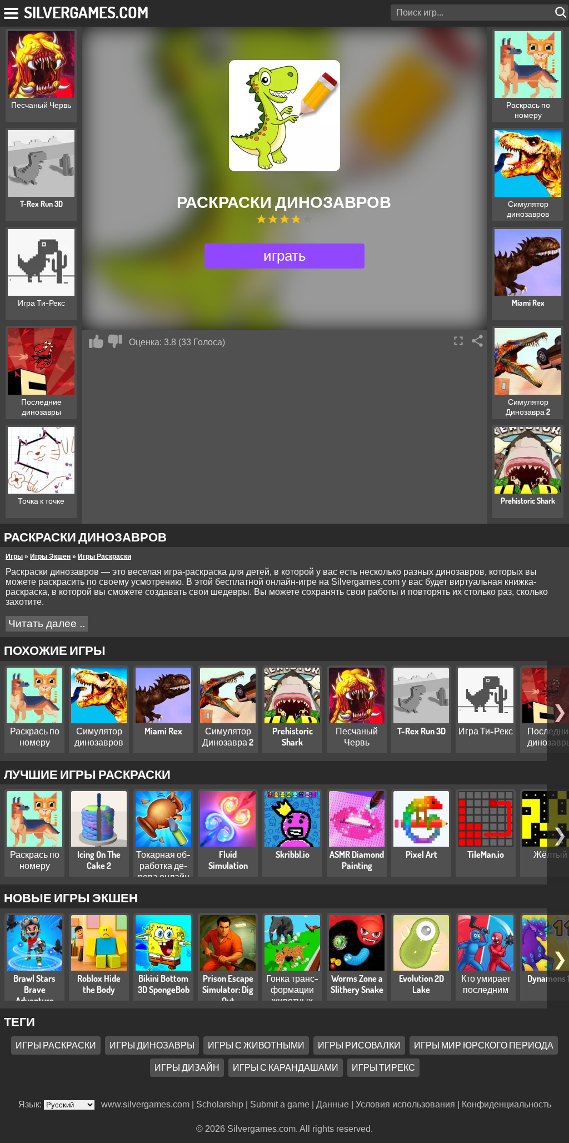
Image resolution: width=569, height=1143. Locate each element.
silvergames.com (86, 12)
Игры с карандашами (285, 1067)
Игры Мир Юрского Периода (483, 1045)
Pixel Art (421, 854)
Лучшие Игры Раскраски (87, 774)
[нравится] (96, 341)
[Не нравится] (115, 341)
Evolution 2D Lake (421, 984)
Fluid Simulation (228, 860)
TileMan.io (485, 854)
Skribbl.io (293, 854)
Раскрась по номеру (34, 736)
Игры (14, 556)
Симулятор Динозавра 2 (227, 736)
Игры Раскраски (104, 556)
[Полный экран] (458, 341)
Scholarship (219, 1104)
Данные (332, 1104)
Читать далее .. (46, 623)
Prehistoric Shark (292, 736)
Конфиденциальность (506, 1104)
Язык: (31, 1104)
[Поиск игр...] (561, 12)
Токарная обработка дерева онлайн (163, 865)
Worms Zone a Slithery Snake (357, 984)
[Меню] (12, 11)
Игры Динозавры (151, 1045)
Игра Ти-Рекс (485, 731)
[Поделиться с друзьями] (477, 341)
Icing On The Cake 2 (99, 860)
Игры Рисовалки (359, 1045)
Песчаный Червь (357, 736)
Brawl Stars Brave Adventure (34, 989)
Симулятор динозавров (98, 736)
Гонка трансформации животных (292, 989)
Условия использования (405, 1104)
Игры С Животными (256, 1045)
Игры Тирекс (383, 1067)
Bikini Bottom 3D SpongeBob (163, 984)
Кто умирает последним (486, 984)
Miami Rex (163, 731)
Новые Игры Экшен (71, 897)
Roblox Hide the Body (99, 984)
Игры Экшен (50, 556)
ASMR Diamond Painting (357, 860)
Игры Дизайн (186, 1067)
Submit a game (280, 1104)
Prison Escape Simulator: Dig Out (227, 989)
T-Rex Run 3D (421, 731)
